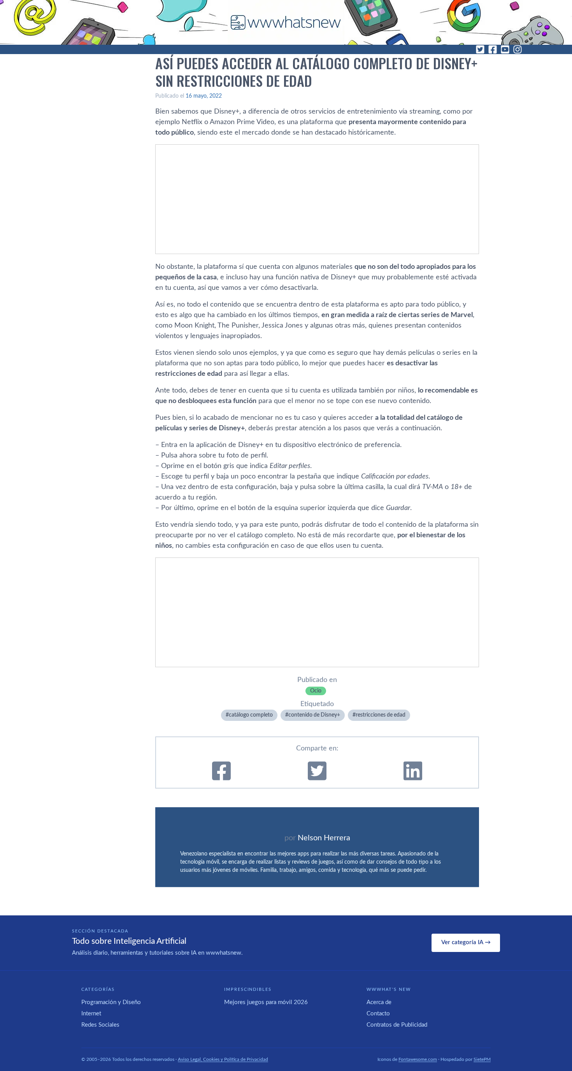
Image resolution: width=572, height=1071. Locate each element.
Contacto (378, 1014)
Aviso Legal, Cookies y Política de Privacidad (223, 1059)
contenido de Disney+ (314, 715)
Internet (91, 1014)
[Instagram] (517, 49)
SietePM (482, 1059)
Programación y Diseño (111, 1002)
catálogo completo (251, 715)
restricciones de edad (380, 715)
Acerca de (379, 1002)
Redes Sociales (100, 1025)
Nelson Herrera (324, 838)
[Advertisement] (317, 199)
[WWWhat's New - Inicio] (286, 22)
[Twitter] (480, 49)
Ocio (315, 691)
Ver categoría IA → (466, 942)
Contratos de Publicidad (397, 1025)
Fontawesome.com (417, 1059)
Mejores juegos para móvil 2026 (266, 1002)
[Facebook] (492, 49)
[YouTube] (505, 49)
